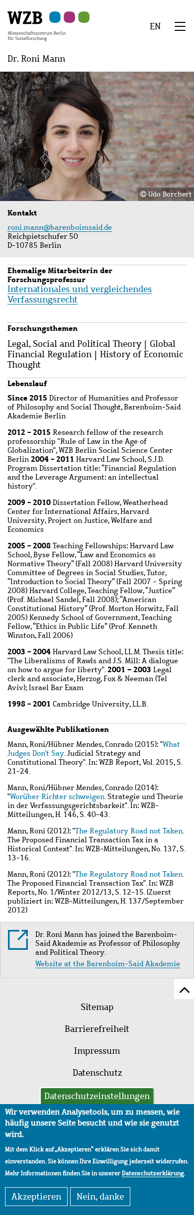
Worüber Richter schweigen (57, 797)
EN (155, 26)
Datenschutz (97, 1073)
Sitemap (97, 1007)
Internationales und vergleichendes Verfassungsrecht (79, 294)
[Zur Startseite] (36, 25)
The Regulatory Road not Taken (129, 831)
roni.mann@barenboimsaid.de (61, 227)
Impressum (97, 1051)
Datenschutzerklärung (153, 1173)
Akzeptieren (36, 1197)
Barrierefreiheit (97, 1029)
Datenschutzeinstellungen (97, 1096)
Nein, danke (100, 1197)
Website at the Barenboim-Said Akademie (107, 964)
